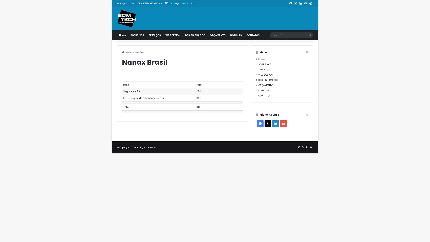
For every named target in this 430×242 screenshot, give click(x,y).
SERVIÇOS (155, 35)
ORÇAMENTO (218, 35)
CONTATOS (253, 35)
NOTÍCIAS (236, 35)
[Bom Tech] (127, 19)
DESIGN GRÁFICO (195, 35)
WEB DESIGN (172, 35)
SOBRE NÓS (137, 35)
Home (122, 35)
